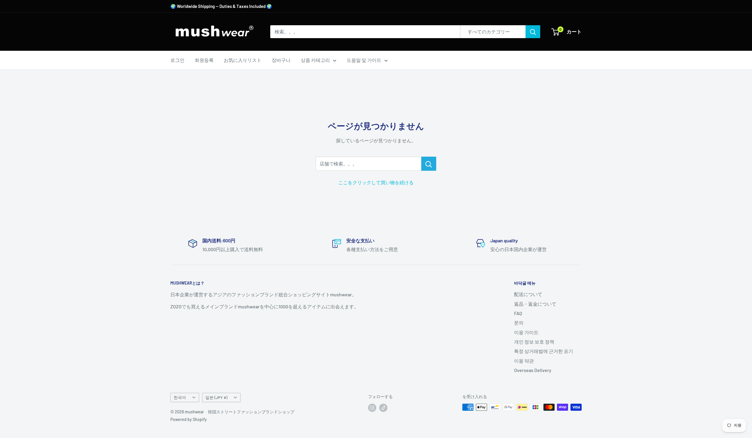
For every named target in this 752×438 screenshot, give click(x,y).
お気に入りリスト (242, 60)
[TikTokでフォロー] (383, 408)
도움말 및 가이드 (364, 60)
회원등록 (204, 60)
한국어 (180, 397)
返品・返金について (535, 304)
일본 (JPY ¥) (216, 397)
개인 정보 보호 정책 (534, 341)
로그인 (177, 60)
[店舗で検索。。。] (428, 164)
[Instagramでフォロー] (372, 408)
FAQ (518, 313)
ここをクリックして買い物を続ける (376, 182)
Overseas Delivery (532, 370)
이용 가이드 (526, 332)
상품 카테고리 (315, 60)
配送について (528, 294)
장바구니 (281, 60)
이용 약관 (524, 360)
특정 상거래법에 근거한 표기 (543, 351)
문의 (518, 322)
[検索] (533, 31)
